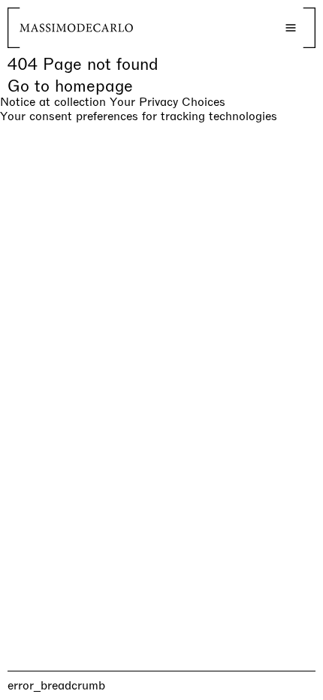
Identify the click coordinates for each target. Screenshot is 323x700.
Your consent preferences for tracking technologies (138, 116)
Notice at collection (53, 102)
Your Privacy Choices (167, 102)
